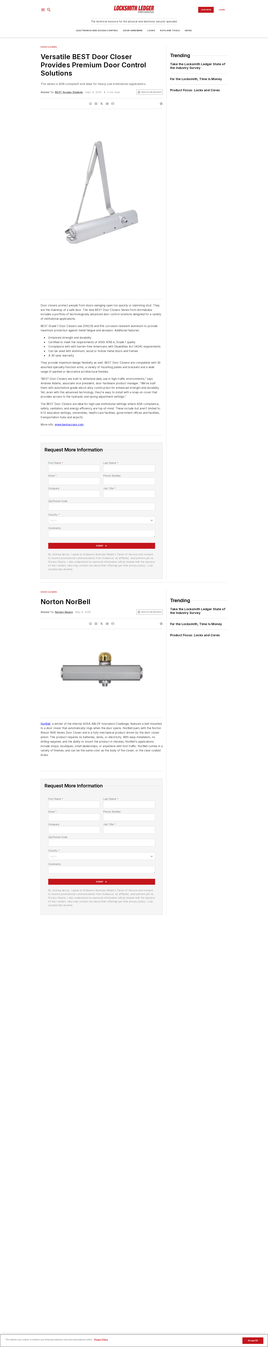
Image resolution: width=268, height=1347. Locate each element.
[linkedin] (96, 103)
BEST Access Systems (69, 92)
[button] (43, 9)
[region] (134, 1340)
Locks (151, 30)
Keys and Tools (170, 30)
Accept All (253, 1340)
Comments (54, 528)
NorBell (45, 723)
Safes (188, 30)
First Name (55, 462)
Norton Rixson (64, 612)
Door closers (49, 47)
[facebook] (90, 103)
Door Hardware (133, 30)
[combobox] (101, 520)
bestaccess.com (73, 424)
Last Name (110, 462)
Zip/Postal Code (57, 501)
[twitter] (101, 103)
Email (52, 475)
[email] (112, 103)
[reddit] (107, 103)
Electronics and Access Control (97, 30)
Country (54, 514)
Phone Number (112, 475)
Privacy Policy (101, 1339)
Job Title (109, 488)
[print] (161, 103)
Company (54, 488)
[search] (49, 9)
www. (58, 424)
